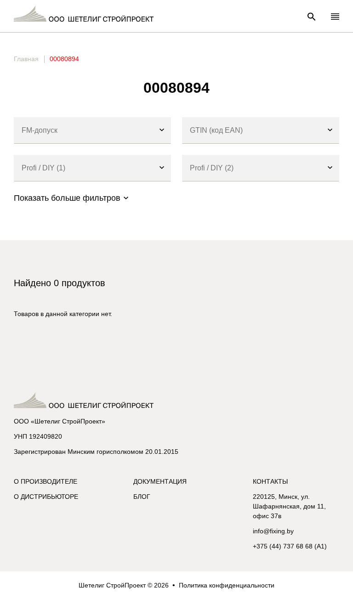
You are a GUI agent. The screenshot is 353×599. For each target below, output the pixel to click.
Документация (160, 481)
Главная (26, 58)
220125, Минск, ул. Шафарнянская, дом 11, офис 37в (289, 506)
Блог (141, 496)
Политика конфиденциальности (226, 585)
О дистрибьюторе (46, 496)
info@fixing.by (273, 531)
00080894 (64, 58)
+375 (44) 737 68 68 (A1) (290, 546)
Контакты (270, 481)
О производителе (45, 481)
